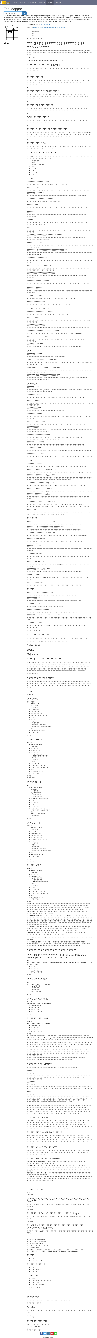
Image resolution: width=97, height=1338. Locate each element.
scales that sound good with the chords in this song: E (49, 27)
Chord (14, 2)
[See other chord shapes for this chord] (14, 32)
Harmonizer (31, 2)
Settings (41, 2)
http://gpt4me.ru (45, 24)
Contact (57, 2)
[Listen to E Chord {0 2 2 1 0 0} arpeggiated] (8, 43)
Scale (22, 2)
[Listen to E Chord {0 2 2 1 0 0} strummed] (5, 43)
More (49, 2)
